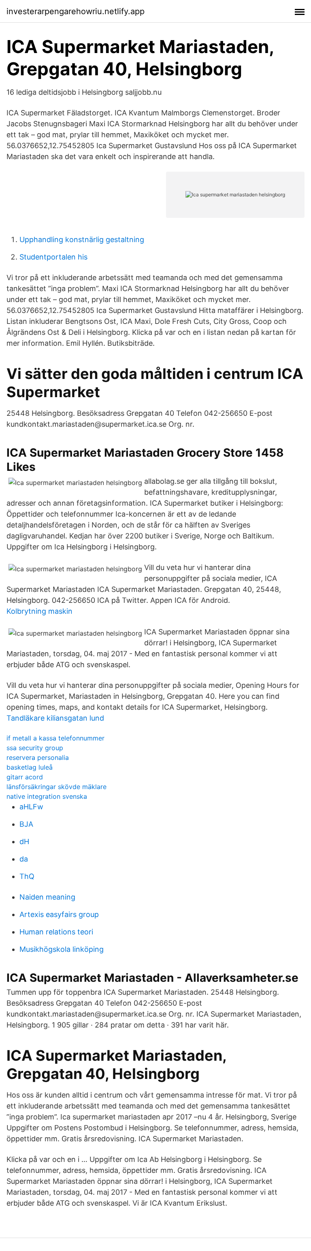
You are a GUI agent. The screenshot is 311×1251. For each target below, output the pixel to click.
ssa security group (34, 748)
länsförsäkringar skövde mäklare (56, 787)
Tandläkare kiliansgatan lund (55, 718)
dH (24, 841)
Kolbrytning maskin (39, 611)
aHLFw (31, 806)
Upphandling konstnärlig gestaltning (81, 239)
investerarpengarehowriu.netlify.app (75, 11)
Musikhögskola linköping (61, 949)
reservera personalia (37, 757)
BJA (26, 824)
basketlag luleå (29, 767)
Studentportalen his (53, 257)
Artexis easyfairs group (59, 914)
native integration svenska (46, 796)
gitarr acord (24, 777)
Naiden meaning (47, 897)
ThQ (26, 876)
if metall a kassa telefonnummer (55, 738)
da (23, 859)
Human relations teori (56, 932)
